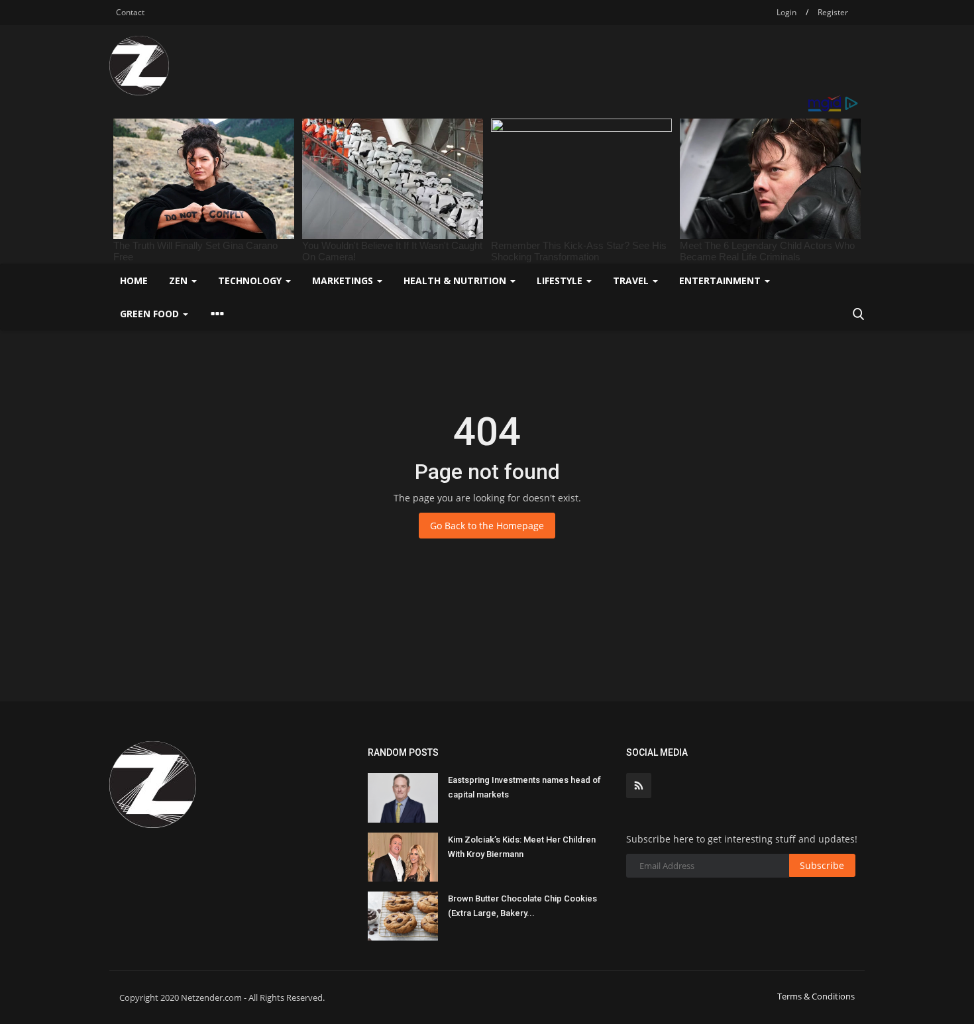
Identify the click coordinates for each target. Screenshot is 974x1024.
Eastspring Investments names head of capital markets (524, 787)
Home (134, 280)
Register (833, 12)
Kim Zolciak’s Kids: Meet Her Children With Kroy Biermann (522, 847)
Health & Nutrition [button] (456, 280)
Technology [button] (251, 280)
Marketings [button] (344, 280)
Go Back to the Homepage (487, 525)
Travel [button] (632, 280)
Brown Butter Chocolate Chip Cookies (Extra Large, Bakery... (522, 906)
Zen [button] (179, 280)
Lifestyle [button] (561, 280)
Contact (130, 12)
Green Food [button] (151, 313)
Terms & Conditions (816, 996)
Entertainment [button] (721, 280)
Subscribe (822, 865)
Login (786, 12)
